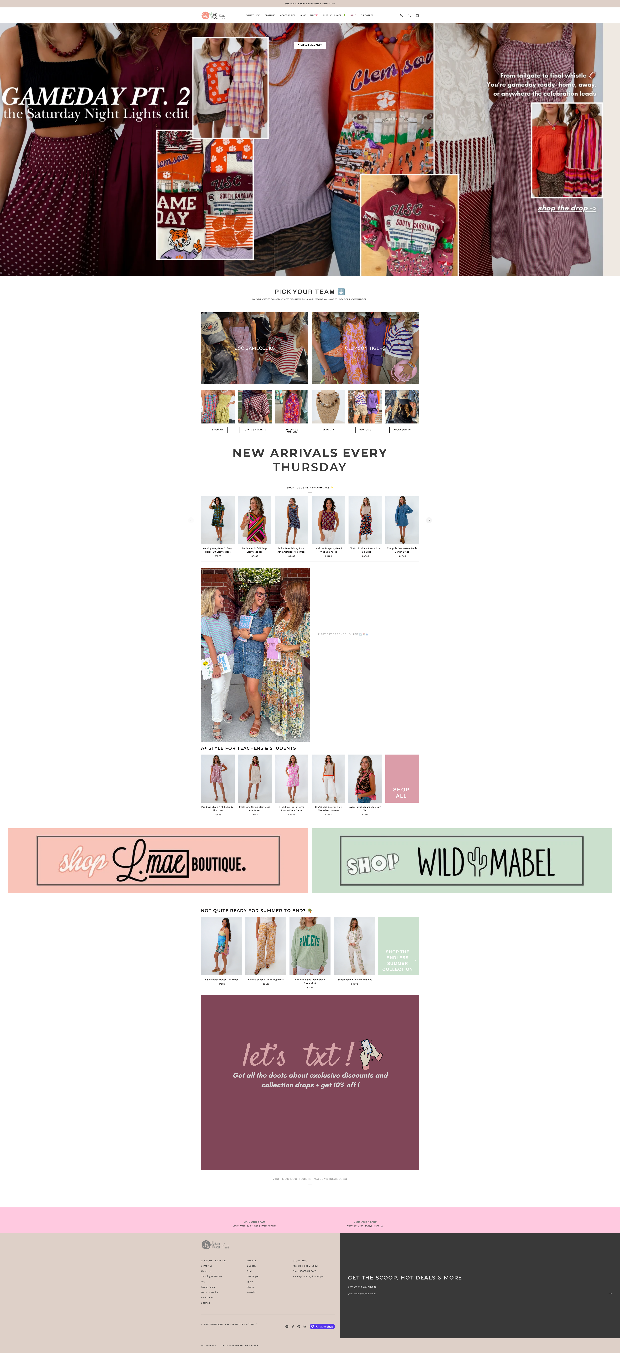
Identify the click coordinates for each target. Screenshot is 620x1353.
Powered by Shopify (246, 1345)
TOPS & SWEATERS (254, 430)
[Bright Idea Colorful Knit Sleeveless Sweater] (328, 779)
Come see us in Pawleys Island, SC (365, 1225)
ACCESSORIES (402, 430)
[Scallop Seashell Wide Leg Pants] (265, 946)
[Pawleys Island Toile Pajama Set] (354, 946)
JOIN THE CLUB (310, 1155)
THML (250, 1271)
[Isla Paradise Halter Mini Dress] (221, 946)
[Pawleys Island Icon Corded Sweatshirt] (310, 946)
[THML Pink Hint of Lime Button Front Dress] (291, 779)
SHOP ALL (218, 430)
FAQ (203, 1281)
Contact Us (206, 1265)
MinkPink (252, 1292)
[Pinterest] (298, 1326)
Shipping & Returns (211, 1276)
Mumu (250, 1287)
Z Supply (251, 1265)
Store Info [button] (300, 1261)
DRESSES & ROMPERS (292, 431)
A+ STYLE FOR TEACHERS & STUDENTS (248, 748)
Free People (252, 1276)
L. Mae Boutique (214, 1345)
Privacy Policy (208, 1287)
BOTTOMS (365, 430)
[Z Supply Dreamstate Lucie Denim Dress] (402, 520)
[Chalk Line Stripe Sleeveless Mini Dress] (254, 779)
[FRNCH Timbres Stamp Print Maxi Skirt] (365, 520)
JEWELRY (328, 430)
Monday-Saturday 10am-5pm (308, 1276)
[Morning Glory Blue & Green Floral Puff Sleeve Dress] (218, 520)
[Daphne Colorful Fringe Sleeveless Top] (254, 520)
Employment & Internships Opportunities (255, 1225)
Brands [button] (252, 1261)
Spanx (250, 1281)
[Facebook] (286, 1326)
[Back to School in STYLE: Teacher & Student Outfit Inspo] (255, 655)
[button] (253, 15)
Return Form (207, 1297)
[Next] (429, 520)
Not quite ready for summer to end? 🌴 (257, 910)
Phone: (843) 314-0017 (304, 1271)
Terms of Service (209, 1292)
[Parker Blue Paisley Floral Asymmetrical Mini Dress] (291, 520)
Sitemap (205, 1302)
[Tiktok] (293, 1326)
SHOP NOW (337, 674)
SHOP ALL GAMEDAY (310, 45)
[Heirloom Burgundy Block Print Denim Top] (328, 520)
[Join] (609, 1293)
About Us (206, 1271)
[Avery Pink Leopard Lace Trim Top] (365, 779)
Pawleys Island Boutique (305, 1265)
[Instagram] (305, 1326)
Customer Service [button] (213, 1261)
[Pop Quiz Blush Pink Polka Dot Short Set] (218, 779)
